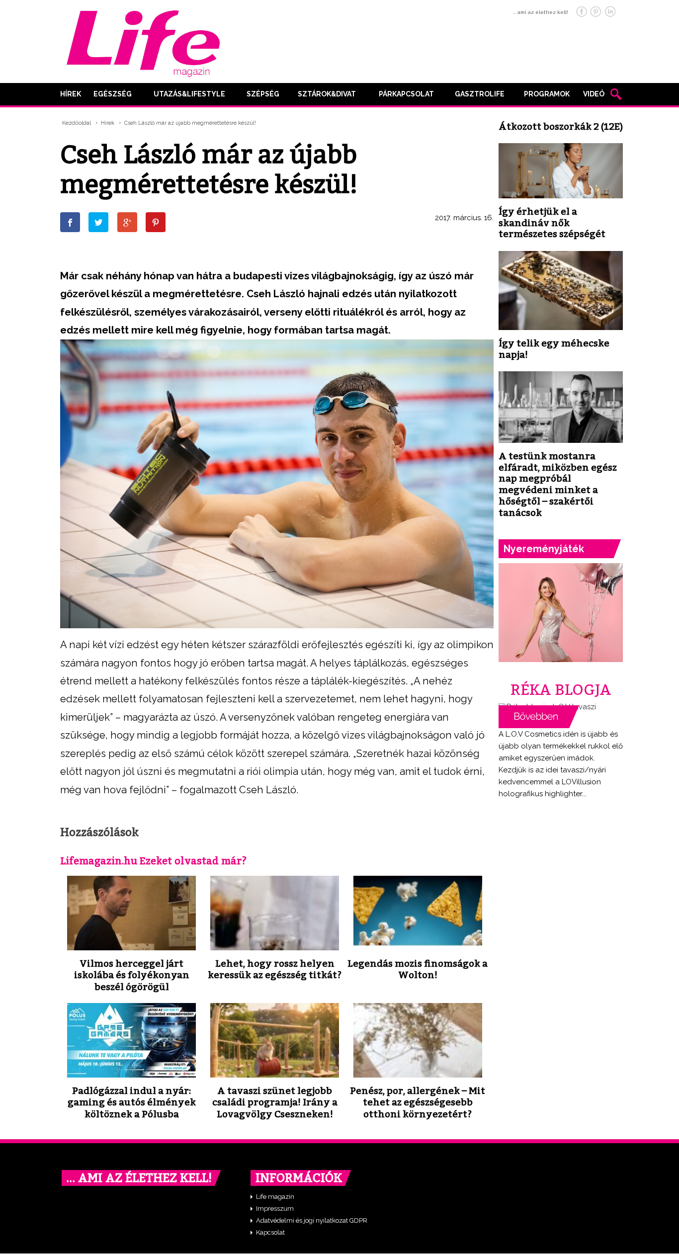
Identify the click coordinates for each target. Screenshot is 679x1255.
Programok (547, 94)
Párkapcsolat (406, 94)
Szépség (263, 94)
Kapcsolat (270, 1232)
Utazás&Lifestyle (189, 94)
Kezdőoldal (76, 123)
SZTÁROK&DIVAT (327, 94)
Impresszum (275, 1208)
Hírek (70, 94)
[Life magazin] (143, 42)
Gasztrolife (480, 94)
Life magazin (275, 1196)
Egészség (112, 94)
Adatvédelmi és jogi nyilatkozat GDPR (311, 1220)
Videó (593, 94)
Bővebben (539, 716)
